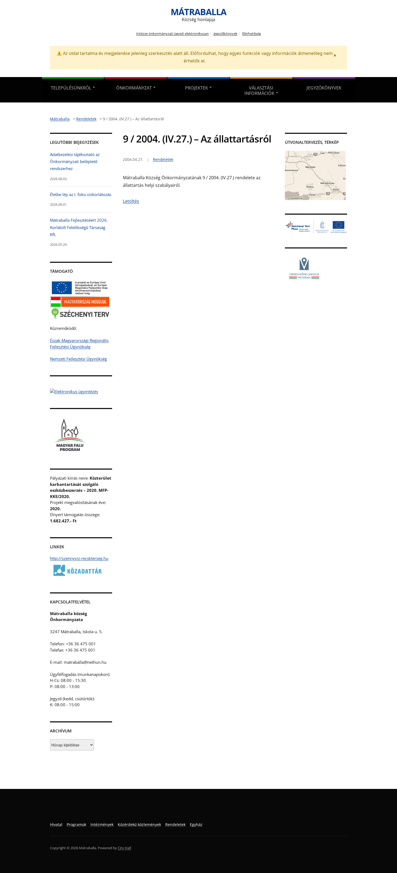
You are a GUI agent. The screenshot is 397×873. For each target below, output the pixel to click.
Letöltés (131, 201)
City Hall (124, 847)
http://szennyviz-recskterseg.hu (79, 558)
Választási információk (259, 90)
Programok (76, 824)
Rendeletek (163, 159)
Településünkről (71, 88)
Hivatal (56, 824)
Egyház (196, 824)
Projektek (196, 88)
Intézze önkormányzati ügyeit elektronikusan (172, 33)
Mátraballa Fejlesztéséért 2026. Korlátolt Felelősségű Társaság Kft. (79, 227)
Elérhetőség (251, 33)
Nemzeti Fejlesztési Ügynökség (78, 358)
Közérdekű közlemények (139, 824)
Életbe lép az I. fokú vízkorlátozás (80, 194)
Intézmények (101, 824)
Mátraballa (198, 12)
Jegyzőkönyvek (225, 33)
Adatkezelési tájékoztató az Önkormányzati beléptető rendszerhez (75, 161)
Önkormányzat (134, 88)
